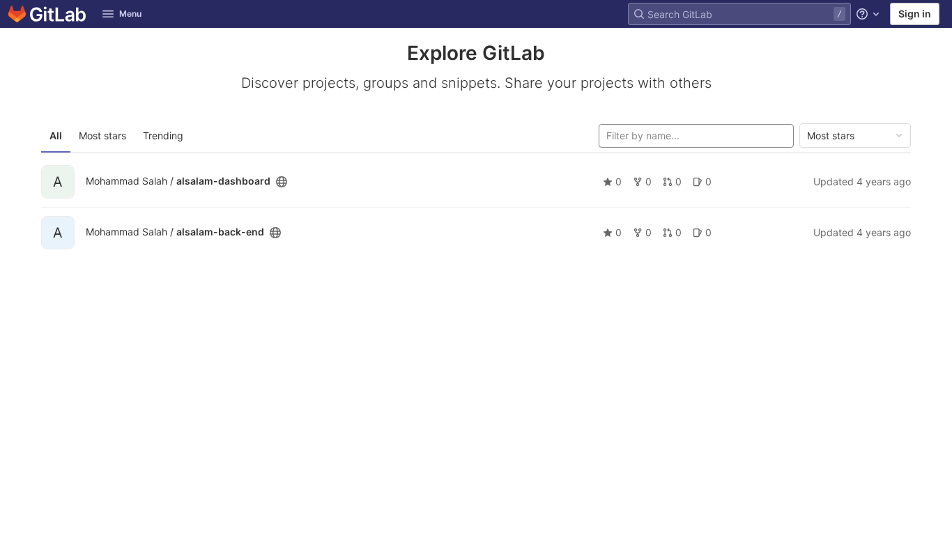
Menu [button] (130, 13)
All (55, 135)
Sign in (914, 14)
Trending (163, 135)
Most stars (102, 135)
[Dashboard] (47, 14)
